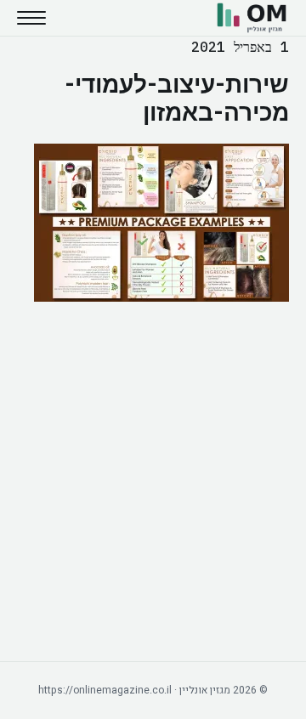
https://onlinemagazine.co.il (105, 690)
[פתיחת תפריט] (31, 17)
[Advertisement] (153, 481)
